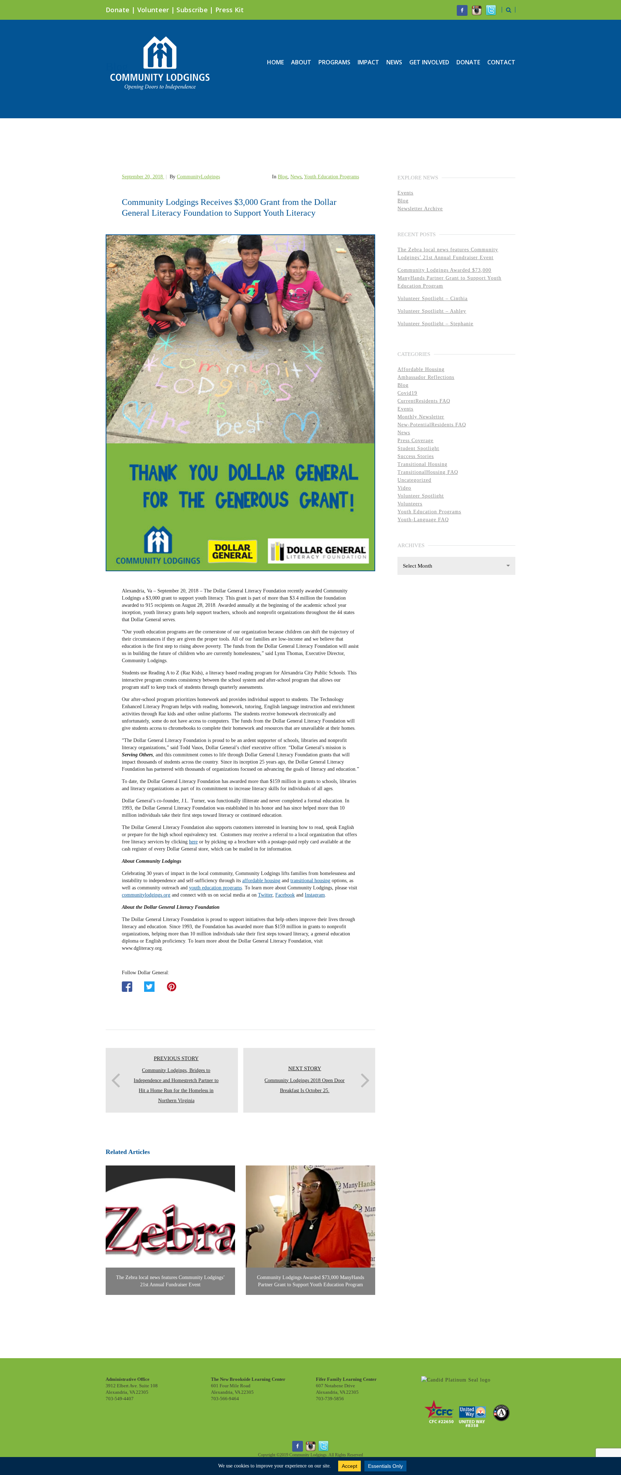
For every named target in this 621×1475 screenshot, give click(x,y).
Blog (283, 176)
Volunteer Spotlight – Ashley (431, 311)
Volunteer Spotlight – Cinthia (432, 298)
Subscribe (192, 9)
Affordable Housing (421, 369)
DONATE (468, 62)
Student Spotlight (418, 448)
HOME (275, 62)
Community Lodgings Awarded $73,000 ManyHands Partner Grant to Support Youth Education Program (449, 278)
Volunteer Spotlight (420, 496)
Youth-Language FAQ (423, 519)
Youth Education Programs (331, 176)
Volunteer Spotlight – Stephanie (435, 323)
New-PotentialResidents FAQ (431, 424)
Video (404, 488)
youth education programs (215, 887)
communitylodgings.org (146, 895)
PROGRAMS (334, 62)
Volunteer (153, 9)
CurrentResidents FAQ (423, 401)
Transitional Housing (422, 464)
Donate (118, 9)
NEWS (394, 62)
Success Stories (415, 456)
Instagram (315, 895)
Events (405, 193)
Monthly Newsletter (420, 417)
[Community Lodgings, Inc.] (456, 1380)
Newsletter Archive (420, 208)
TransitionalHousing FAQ (427, 472)
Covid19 (407, 393)
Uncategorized (414, 480)
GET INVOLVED (429, 62)
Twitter (265, 895)
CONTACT (501, 62)
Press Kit (229, 9)
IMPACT (368, 62)
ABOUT (301, 62)
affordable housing (261, 880)
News (296, 176)
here (193, 841)
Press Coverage (415, 440)
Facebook (285, 895)
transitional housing (310, 880)
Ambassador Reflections (425, 377)
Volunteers (409, 504)
